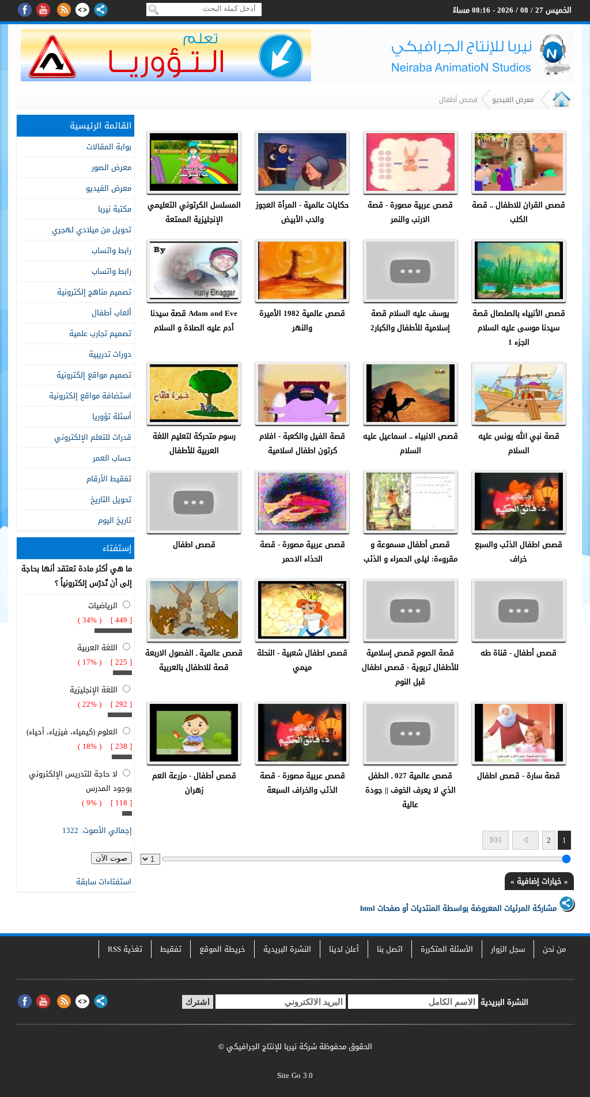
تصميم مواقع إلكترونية (93, 375)
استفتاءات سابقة (103, 881)
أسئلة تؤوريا (111, 416)
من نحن (554, 949)
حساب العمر (112, 458)
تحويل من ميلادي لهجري (91, 230)
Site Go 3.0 (295, 1075)
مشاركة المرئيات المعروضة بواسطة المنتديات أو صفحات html (459, 908)
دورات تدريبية (110, 354)
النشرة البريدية (287, 949)
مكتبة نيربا (114, 209)
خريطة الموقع (222, 949)
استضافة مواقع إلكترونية (90, 396)
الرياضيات (103, 605)
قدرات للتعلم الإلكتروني (92, 437)
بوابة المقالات (108, 147)
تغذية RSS (125, 949)
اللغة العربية (97, 647)
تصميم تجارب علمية (100, 333)
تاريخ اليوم (114, 520)
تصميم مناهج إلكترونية (94, 292)
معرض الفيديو (513, 99)
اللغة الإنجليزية (94, 690)
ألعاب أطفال (111, 313)
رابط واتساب (111, 250)
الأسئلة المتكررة (447, 949)
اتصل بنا (390, 949)
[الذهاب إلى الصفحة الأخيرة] (495, 840)
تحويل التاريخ (110, 499)
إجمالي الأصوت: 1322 (97, 830)
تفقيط (170, 949)
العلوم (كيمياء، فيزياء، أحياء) (72, 732)
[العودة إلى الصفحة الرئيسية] (561, 106)
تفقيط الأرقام (108, 479)
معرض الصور (111, 167)
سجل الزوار (508, 949)
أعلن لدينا (344, 949)
